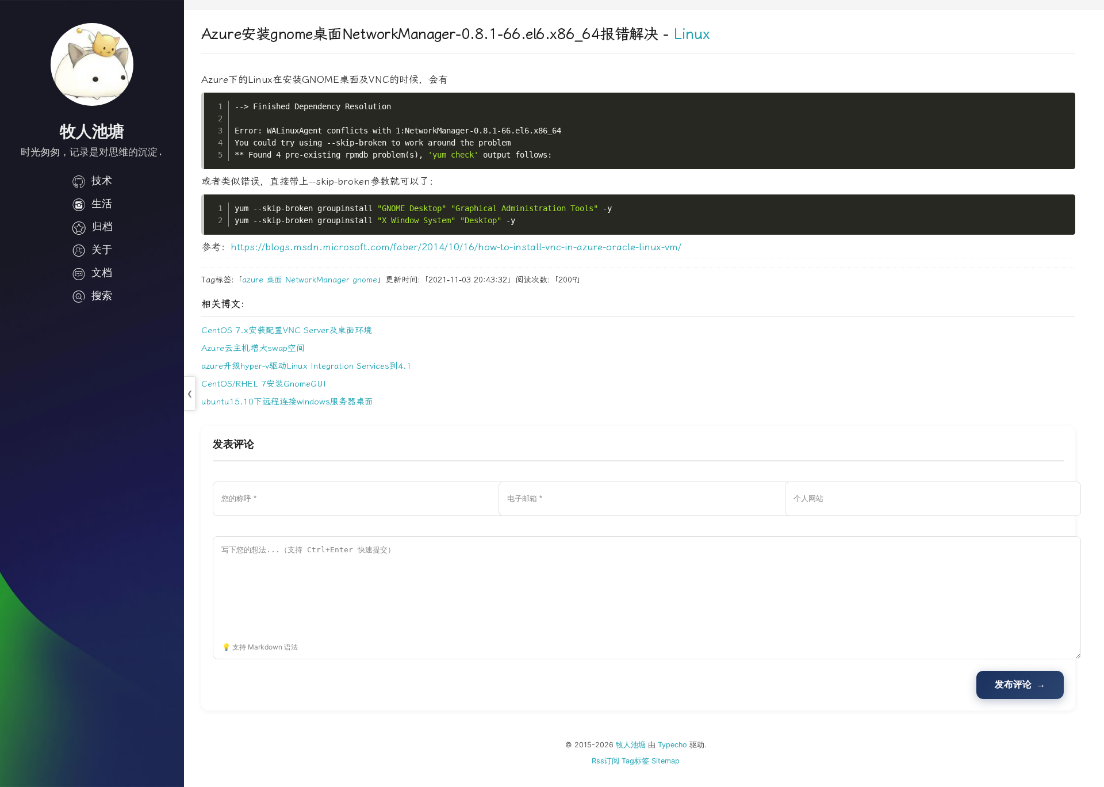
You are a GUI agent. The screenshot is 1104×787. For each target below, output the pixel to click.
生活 (101, 203)
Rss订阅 (605, 761)
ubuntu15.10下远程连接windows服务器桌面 (287, 401)
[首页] (92, 64)
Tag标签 (635, 761)
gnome (364, 280)
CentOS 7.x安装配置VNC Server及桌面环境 (286, 330)
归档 (102, 226)
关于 (101, 249)
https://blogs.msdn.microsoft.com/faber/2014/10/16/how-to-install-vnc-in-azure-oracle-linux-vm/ (456, 247)
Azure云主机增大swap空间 (253, 348)
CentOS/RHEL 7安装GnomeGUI (263, 384)
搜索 (101, 295)
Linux (691, 34)
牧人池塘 (631, 744)
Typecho (672, 744)
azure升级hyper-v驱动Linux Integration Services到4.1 (306, 366)
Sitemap (665, 761)
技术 (101, 180)
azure (252, 280)
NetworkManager (317, 280)
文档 (101, 272)
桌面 (274, 280)
